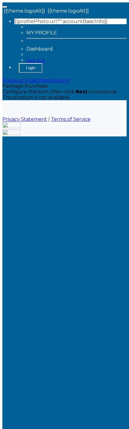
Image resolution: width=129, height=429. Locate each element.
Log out (35, 60)
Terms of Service (71, 119)
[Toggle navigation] (4, 7)
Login (30, 68)
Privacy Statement (24, 119)
